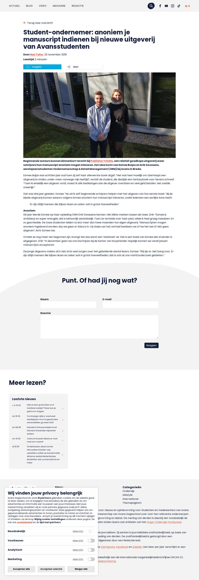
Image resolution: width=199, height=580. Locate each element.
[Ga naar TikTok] (179, 6)
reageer (37, 67)
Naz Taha (36, 54)
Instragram (108, 547)
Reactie (45, 313)
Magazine (59, 6)
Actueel (14, 6)
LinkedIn (137, 547)
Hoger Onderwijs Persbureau (164, 522)
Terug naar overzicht (40, 23)
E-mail (107, 299)
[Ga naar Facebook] (160, 6)
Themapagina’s (132, 503)
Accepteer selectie (51, 569)
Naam (44, 299)
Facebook (122, 547)
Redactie (78, 6)
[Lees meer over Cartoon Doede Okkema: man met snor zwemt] (38, 440)
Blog (29, 6)
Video (42, 6)
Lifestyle (127, 495)
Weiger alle (81, 569)
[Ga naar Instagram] (172, 6)
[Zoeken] (151, 5)
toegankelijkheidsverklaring (99, 561)
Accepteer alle (21, 569)
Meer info (78, 531)
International (130, 499)
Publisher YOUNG (102, 161)
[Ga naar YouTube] (166, 6)
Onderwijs (128, 491)
